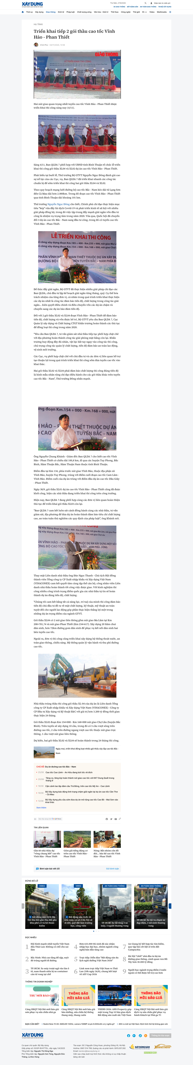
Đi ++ (144, 12)
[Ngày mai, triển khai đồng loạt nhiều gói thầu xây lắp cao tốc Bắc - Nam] (44, 752)
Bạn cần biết (32, 1024)
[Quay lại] (35, 819)
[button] (93, 931)
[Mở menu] (170, 12)
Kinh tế (61, 12)
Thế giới (136, 12)
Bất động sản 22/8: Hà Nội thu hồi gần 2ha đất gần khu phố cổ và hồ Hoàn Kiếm (42, 921)
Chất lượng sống (84, 12)
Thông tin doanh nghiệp (38, 982)
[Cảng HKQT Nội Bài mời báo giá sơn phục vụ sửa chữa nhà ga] (42, 995)
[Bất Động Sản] (139, 1047)
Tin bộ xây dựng (164, 7)
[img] (77, 137)
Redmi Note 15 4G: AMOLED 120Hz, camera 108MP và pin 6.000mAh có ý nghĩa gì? (79, 1024)
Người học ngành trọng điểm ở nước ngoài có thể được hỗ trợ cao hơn (147, 971)
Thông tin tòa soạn (160, 1035)
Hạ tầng (38, 24)
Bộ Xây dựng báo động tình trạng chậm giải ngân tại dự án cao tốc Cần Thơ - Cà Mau (81, 793)
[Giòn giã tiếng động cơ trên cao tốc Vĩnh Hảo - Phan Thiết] (77, 839)
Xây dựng (39, 12)
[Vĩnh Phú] (36, 45)
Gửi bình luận (112, 869)
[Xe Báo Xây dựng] (162, 1046)
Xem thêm (41, 808)
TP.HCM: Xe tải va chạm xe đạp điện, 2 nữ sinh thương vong (151, 922)
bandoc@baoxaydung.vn (89, 1051)
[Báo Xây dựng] (32, 4)
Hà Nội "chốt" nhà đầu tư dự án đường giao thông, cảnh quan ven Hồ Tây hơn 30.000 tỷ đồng (147, 959)
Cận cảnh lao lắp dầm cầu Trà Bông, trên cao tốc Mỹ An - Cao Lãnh (77, 786)
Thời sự (29, 12)
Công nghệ (125, 12)
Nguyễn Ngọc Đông (58, 204)
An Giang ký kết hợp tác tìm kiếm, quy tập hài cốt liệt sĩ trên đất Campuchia (146, 946)
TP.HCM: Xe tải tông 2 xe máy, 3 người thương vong (115, 924)
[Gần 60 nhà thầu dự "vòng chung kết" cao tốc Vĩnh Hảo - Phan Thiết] (47, 839)
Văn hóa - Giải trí (101, 12)
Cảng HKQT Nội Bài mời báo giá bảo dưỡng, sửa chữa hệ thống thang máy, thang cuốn (78, 1012)
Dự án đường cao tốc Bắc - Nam (60, 767)
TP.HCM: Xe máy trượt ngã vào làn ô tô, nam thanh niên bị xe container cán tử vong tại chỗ (50, 971)
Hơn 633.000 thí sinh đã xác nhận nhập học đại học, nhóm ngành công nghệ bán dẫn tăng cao (98, 946)
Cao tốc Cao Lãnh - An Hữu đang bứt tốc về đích (69, 772)
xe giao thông (119, 7)
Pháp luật (71, 12)
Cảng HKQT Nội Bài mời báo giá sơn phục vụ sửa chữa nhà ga (42, 1011)
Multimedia (162, 12)
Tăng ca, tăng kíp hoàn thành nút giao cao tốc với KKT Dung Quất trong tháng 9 (80, 779)
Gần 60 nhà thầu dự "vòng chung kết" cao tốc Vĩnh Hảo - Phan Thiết (47, 853)
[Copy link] (120, 819)
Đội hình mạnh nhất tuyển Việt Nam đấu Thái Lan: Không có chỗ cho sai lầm (50, 946)
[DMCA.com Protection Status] (150, 1052)
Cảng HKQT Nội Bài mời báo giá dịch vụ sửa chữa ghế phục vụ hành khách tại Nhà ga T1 (151, 1012)
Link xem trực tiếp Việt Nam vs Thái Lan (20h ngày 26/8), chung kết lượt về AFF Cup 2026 (98, 971)
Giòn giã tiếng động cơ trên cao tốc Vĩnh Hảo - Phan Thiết (76, 853)
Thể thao (115, 12)
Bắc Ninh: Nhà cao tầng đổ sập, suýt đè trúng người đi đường (50, 959)
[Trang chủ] (23, 12)
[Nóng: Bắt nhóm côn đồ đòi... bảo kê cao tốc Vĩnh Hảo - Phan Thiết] (107, 839)
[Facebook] (106, 819)
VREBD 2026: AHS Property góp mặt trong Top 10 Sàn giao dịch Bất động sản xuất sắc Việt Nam (114, 1012)
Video (151, 12)
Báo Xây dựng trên (45, 819)
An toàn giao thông (148, 7)
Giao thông (50, 12)
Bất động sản (132, 7)
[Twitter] (111, 819)
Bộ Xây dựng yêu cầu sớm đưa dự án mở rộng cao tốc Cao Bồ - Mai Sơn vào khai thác (81, 801)
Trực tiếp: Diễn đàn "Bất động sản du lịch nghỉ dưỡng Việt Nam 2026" (99, 959)
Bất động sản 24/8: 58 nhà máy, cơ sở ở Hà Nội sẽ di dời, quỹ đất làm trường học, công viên (78, 921)
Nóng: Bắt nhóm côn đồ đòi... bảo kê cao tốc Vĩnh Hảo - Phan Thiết (107, 853)
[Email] (115, 819)
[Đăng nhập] (151, 3)
